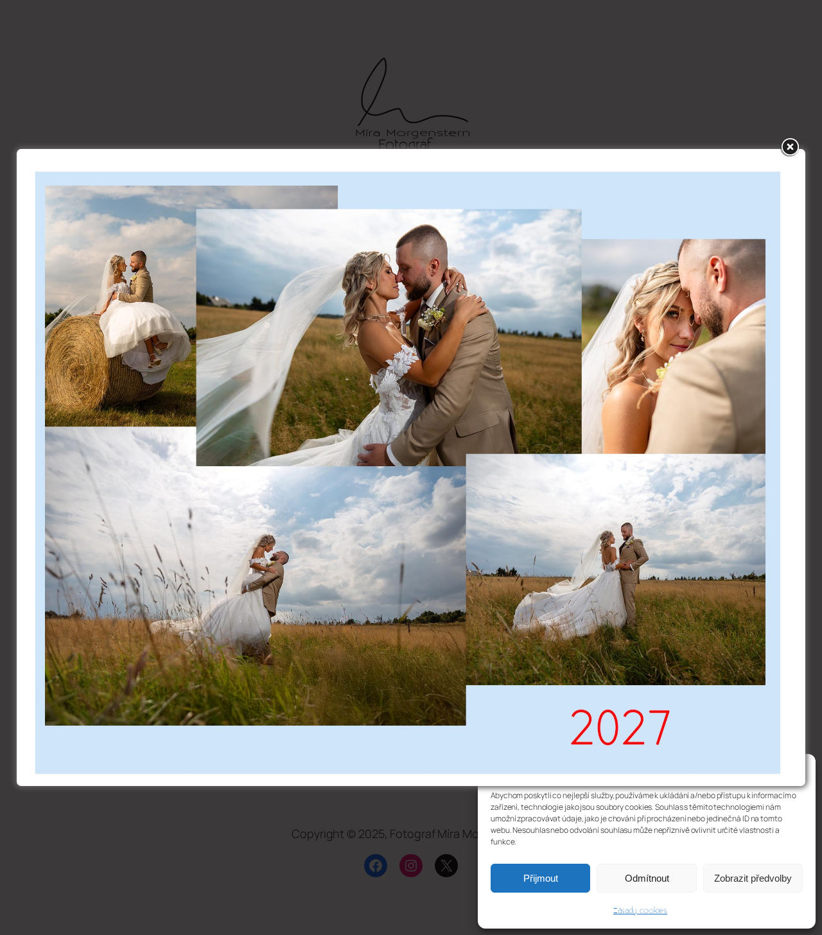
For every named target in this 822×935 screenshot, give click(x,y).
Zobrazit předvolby (753, 878)
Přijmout (540, 878)
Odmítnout (647, 878)
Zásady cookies (640, 910)
